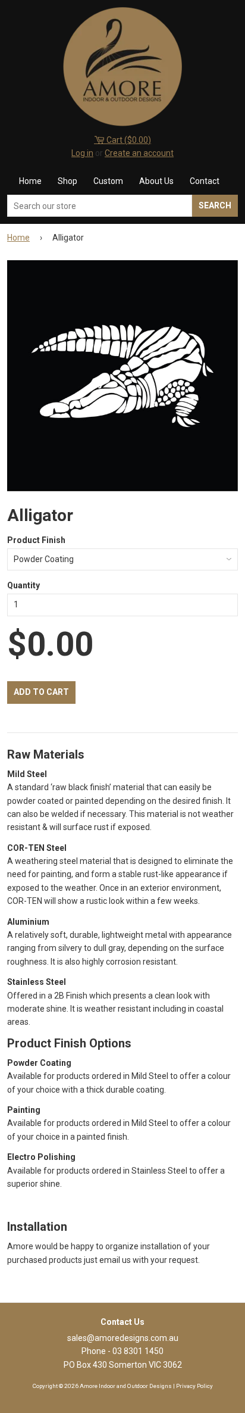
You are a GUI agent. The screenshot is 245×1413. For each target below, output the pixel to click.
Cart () (128, 140)
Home (30, 181)
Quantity (23, 585)
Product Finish (36, 540)
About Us (156, 181)
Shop (67, 181)
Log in (82, 153)
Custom (108, 181)
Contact (204, 181)
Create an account (139, 153)
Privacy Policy (194, 1386)
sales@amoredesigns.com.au (122, 1338)
